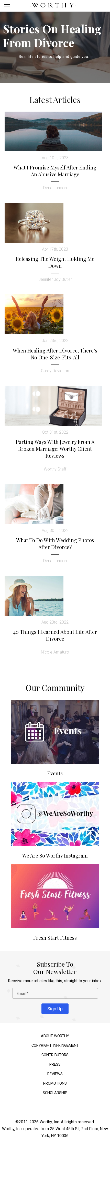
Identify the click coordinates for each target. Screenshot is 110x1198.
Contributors (55, 1053)
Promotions (55, 1082)
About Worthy (55, 1034)
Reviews (55, 1072)
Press (55, 1063)
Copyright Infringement (55, 1044)
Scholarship (55, 1091)
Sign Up (55, 1007)
